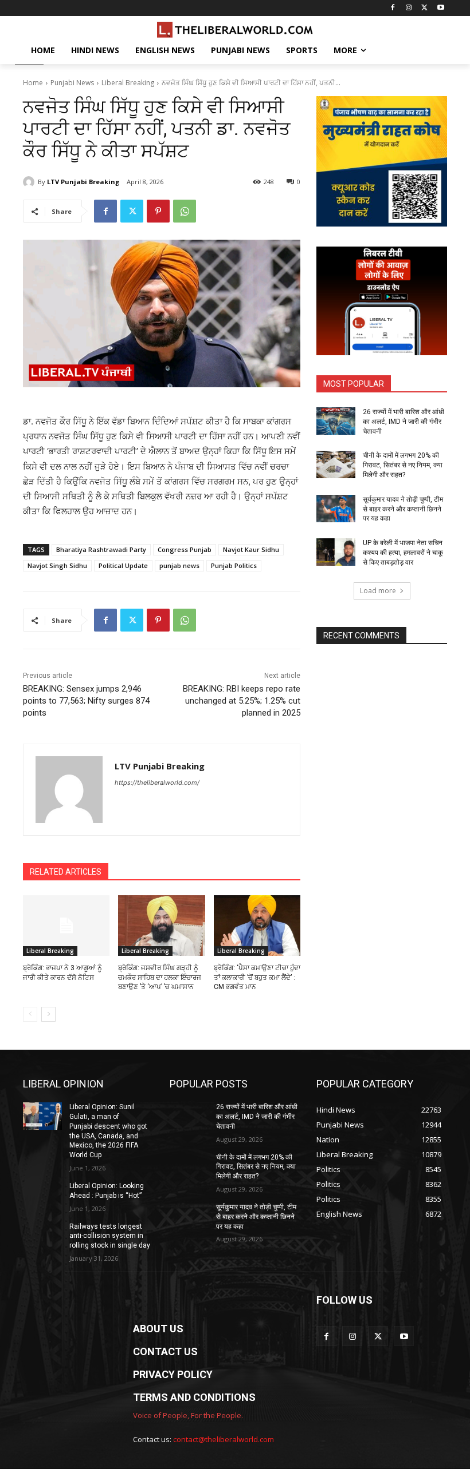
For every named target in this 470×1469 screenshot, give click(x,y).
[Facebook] (392, 8)
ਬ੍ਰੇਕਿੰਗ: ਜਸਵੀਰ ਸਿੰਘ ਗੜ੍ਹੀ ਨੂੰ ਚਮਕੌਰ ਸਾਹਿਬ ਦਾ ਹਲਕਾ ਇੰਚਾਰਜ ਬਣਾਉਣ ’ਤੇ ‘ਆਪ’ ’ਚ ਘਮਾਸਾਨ (159, 977)
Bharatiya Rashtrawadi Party (101, 549)
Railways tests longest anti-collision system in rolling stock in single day (109, 1236)
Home (33, 83)
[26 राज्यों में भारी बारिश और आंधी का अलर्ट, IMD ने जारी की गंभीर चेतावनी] (335, 421)
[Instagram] (409, 8)
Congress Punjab (184, 549)
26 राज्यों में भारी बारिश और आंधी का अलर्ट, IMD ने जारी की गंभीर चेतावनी (403, 421)
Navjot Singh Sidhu (57, 565)
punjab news (179, 565)
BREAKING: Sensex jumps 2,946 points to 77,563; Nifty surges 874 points (86, 701)
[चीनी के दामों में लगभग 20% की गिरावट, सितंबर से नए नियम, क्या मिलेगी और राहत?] (335, 464)
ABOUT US (158, 1329)
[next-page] (48, 1014)
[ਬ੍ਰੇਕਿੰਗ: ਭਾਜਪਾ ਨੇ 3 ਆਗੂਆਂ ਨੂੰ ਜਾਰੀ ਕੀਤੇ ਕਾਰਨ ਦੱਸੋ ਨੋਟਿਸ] (66, 925)
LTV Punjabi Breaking (83, 181)
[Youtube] (440, 8)
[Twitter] (424, 8)
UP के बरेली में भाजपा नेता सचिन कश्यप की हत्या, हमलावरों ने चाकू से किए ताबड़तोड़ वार (403, 552)
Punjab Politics (234, 565)
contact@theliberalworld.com (223, 1439)
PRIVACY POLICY (173, 1374)
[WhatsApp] (184, 211)
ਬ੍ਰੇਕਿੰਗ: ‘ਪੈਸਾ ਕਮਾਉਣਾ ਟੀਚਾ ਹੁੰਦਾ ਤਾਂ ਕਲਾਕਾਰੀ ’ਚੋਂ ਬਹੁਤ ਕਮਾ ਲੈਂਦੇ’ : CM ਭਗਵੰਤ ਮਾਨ (257, 977)
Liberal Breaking (127, 83)
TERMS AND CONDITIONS (194, 1397)
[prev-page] (30, 1014)
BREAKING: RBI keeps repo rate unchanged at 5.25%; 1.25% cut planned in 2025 (241, 701)
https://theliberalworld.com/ (157, 783)
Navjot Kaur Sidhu (251, 549)
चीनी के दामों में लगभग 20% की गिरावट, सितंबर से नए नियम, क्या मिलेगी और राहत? (402, 465)
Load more (378, 590)
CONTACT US (165, 1351)
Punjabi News (72, 83)
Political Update (123, 565)
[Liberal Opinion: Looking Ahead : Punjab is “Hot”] (42, 1195)
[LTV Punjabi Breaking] (30, 182)
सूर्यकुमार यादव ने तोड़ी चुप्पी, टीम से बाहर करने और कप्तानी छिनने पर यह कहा (403, 509)
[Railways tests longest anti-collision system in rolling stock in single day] (42, 1235)
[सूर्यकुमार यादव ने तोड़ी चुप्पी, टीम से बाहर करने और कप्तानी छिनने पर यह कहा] (335, 508)
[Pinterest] (158, 211)
